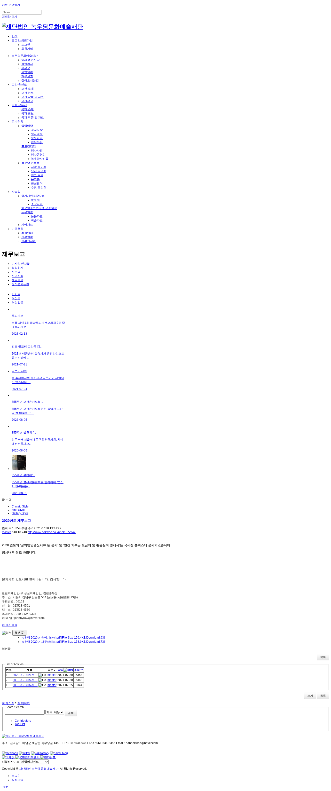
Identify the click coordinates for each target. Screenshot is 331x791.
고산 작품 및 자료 (32, 97)
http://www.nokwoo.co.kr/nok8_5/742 (52, 532)
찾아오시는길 (30, 80)
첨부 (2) (19, 632)
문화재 (35, 200)
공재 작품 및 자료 (32, 117)
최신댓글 (17, 302)
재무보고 (27, 76)
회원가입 (27, 48)
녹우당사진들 (39, 158)
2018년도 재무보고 (25, 685)
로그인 (25, 44)
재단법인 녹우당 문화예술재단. (39, 768)
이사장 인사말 (30, 60)
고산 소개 (27, 88)
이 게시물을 (9, 625)
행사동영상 (38, 154)
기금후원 (17, 228)
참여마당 (37, 142)
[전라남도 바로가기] (48, 757)
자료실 (16, 191)
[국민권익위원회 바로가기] (27, 757)
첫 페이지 (8, 703)
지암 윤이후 (38, 167)
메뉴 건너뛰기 (11, 5)
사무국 (25, 68)
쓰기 (310, 695)
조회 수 (78, 670)
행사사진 (37, 150)
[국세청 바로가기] (8, 757)
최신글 (16, 298)
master (6, 532)
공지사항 (37, 130)
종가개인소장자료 (33, 196)
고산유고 (27, 101)
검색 (71, 713)
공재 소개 (27, 109)
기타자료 (27, 224)
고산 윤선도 (19, 84)
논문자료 (27, 212)
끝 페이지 (23, 703)
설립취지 (27, 64)
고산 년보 (27, 93)
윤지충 (35, 179)
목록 (323, 657)
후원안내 (27, 233)
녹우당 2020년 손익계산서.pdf (63, 637)
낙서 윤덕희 (38, 171)
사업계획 (27, 72)
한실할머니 (38, 183)
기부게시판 (28, 241)
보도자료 (37, 138)
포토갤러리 (28, 146)
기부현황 (27, 237)
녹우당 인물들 (30, 163)
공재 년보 (27, 113)
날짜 (60, 670)
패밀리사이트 (10, 761)
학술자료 (37, 220)
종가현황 (17, 121)
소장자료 (37, 204)
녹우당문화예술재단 (25, 55)
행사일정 (37, 134)
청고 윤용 (37, 175)
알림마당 (27, 125)
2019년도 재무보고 (25, 680)
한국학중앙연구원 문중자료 (39, 208)
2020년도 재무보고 (16, 520)
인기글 (16, 294)
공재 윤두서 (19, 105)
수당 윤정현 (38, 187)
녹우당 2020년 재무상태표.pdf (63, 641)
